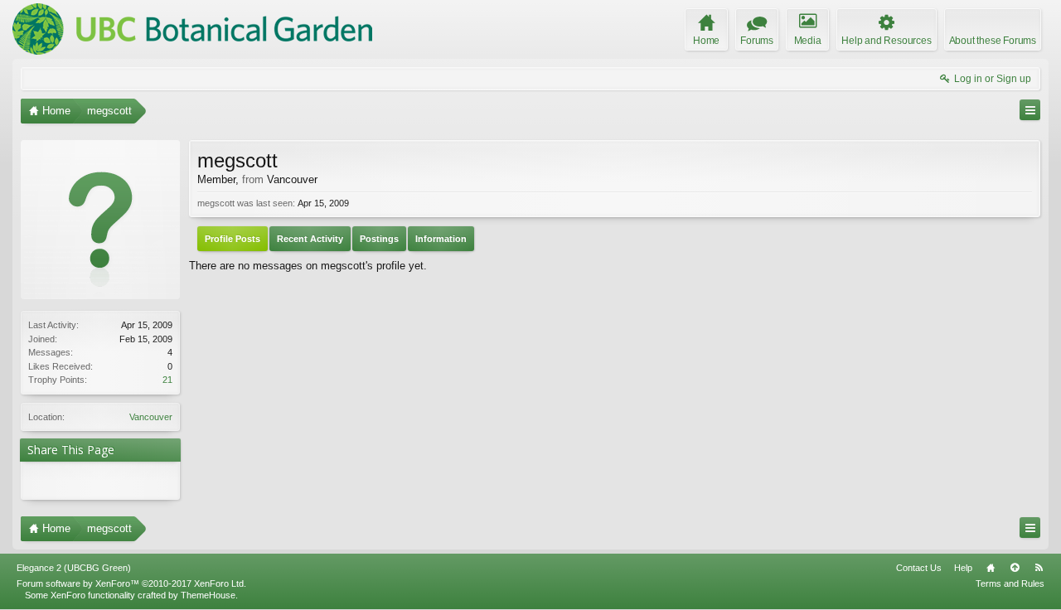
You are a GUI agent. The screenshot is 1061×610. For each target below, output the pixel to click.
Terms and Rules (1010, 583)
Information (441, 239)
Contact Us (919, 568)
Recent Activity (310, 239)
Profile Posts (232, 239)
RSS (1038, 568)
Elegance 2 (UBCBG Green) (74, 568)
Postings (379, 239)
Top (1014, 568)
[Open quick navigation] (1030, 109)
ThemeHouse (208, 595)
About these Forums (992, 40)
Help (963, 568)
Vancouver (150, 417)
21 (167, 380)
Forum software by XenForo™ (131, 583)
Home (990, 568)
